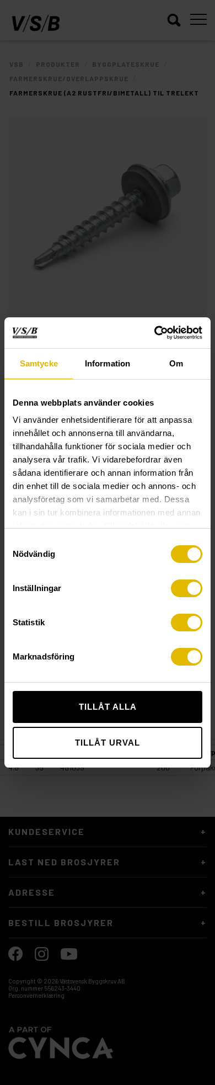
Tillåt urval (107, 742)
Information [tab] (107, 363)
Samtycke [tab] (39, 363)
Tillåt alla (108, 706)
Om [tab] (176, 363)
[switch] (186, 588)
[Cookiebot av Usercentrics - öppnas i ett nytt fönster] (154, 333)
